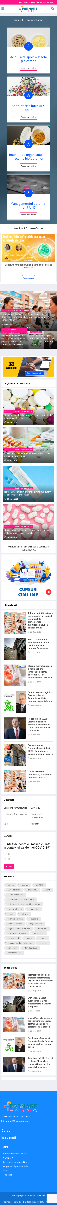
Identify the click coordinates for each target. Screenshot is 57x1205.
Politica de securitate (33, 1201)
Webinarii (8, 1137)
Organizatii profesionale (37, 816)
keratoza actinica (15, 923)
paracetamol (13, 938)
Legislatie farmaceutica (15, 814)
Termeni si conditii (12, 1201)
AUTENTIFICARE (46, 2)
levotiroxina (42, 928)
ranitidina (44, 943)
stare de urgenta (31, 948)
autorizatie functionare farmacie (21, 899)
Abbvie (11, 885)
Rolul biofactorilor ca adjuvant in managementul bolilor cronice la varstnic (28, 266)
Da (8, 853)
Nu (8, 858)
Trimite (9, 866)
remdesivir (12, 948)
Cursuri (7, 1131)
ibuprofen (34, 919)
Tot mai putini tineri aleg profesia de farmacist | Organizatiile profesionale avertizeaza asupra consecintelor (40, 981)
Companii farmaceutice (15, 807)
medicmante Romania (17, 933)
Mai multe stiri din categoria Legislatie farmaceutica (29, 548)
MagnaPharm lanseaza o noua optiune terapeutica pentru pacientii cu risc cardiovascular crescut (40, 672)
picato (29, 938)
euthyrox (24, 914)
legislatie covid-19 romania (19, 928)
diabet (10, 914)
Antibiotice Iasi (14, 890)
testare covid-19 (14, 952)
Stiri (6, 823)
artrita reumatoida (15, 894)
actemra (25, 885)
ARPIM (48, 890)
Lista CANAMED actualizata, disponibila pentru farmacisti (40, 774)
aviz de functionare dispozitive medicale (24, 904)
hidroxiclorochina (15, 919)
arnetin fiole (32, 890)
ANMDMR (40, 885)
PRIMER (43, 938)
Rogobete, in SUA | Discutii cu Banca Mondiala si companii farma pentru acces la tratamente (39, 725)
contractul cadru (15, 909)
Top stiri (35, 823)
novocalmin (39, 933)
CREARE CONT (29, 2)
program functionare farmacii (20, 943)
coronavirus (34, 909)
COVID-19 (35, 807)
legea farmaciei (36, 923)
